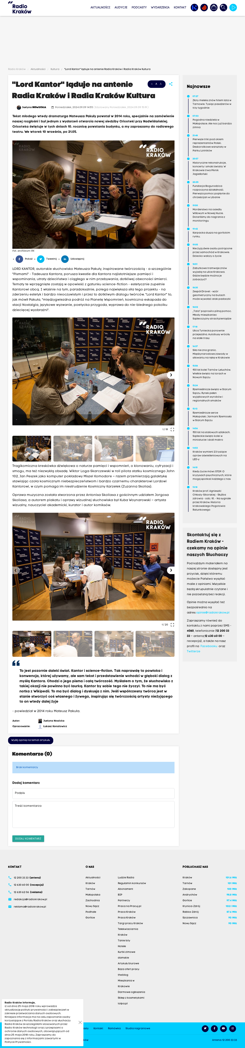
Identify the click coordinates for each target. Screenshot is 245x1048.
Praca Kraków (127, 912)
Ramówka (114, 1028)
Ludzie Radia (126, 877)
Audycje (121, 7)
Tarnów (90, 889)
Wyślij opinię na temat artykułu (30, 740)
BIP (120, 895)
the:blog (123, 975)
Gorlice (90, 917)
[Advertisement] (122, 42)
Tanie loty (124, 940)
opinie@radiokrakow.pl (212, 612)
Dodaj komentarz (28, 838)
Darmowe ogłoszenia (131, 992)
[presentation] (16, 375)
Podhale (91, 912)
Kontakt (180, 7)
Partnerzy (124, 900)
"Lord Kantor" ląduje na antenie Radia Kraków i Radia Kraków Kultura (107, 69)
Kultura (55, 69)
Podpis (20, 793)
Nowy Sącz (92, 906)
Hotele (122, 946)
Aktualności (100, 7)
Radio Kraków (17, 69)
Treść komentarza (28, 806)
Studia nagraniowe (138, 1028)
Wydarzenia (160, 7)
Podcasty (139, 7)
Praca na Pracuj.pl (129, 906)
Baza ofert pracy (128, 969)
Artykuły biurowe (128, 963)
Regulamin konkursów (132, 883)
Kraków (90, 883)
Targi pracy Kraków (130, 923)
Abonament (125, 889)
